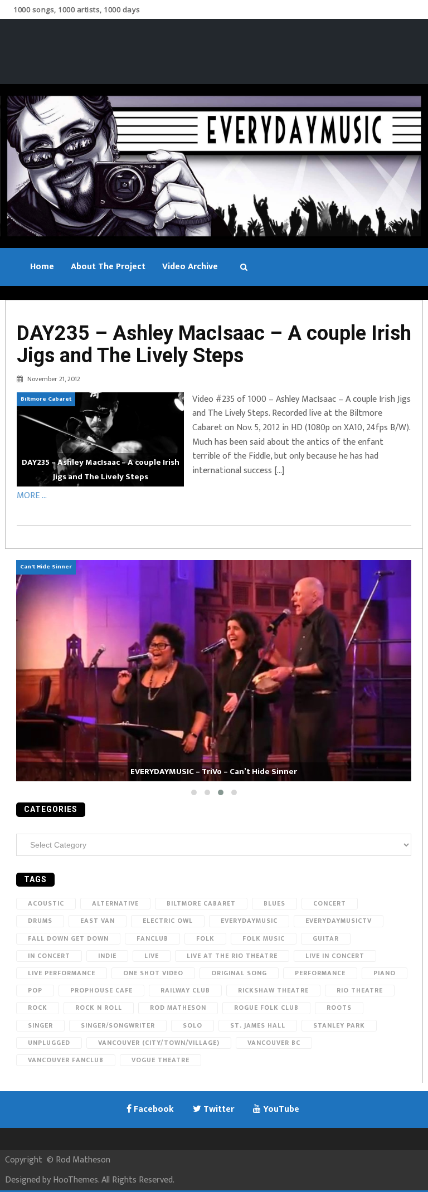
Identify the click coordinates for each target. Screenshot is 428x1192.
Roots (339, 1007)
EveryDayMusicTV (338, 920)
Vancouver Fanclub (66, 1059)
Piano (384, 973)
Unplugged (49, 1042)
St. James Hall (257, 1025)
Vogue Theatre (160, 1059)
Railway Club (185, 990)
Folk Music (263, 938)
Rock (37, 1007)
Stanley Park (339, 1025)
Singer (40, 1025)
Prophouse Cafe (101, 990)
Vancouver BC (273, 1042)
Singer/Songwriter (118, 1025)
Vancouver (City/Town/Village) (159, 1042)
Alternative (115, 903)
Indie (107, 955)
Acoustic (46, 903)
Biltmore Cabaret (201, 903)
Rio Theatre (360, 990)
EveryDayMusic (249, 920)
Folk (205, 938)
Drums (40, 920)
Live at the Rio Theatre (232, 955)
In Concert (49, 955)
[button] (194, 792)
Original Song (239, 973)
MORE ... (32, 495)
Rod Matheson (178, 1007)
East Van (97, 920)
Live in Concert (334, 955)
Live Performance (61, 973)
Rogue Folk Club (266, 1007)
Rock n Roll (98, 1007)
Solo (192, 1025)
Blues (274, 903)
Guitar (326, 938)
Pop (35, 990)
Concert (329, 903)
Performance (320, 973)
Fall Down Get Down (68, 938)
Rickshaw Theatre (273, 990)
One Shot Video (153, 973)
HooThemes (75, 1180)
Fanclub (152, 938)
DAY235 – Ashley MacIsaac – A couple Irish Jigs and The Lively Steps (214, 344)
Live (151, 955)
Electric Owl (168, 920)
